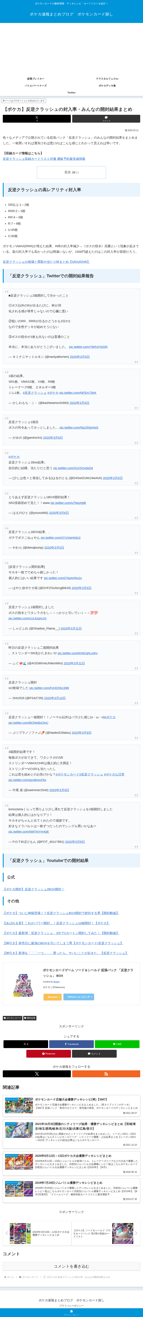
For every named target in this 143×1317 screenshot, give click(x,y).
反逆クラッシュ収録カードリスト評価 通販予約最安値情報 (44, 159)
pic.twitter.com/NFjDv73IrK (77, 393)
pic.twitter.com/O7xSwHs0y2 (61, 537)
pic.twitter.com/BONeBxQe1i (28, 723)
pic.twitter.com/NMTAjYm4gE (29, 831)
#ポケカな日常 (114, 774)
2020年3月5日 (54, 547)
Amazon (52, 997)
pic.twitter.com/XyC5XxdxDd (73, 468)
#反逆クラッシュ (35, 393)
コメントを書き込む (71, 1266)
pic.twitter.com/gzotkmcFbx (27, 780)
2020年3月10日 (55, 698)
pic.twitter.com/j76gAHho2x (63, 578)
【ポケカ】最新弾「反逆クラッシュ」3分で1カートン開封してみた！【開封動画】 (61, 933)
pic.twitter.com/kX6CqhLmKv (78, 653)
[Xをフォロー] (37, 1073)
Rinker (56, 982)
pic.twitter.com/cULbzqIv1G (28, 618)
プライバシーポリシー (71, 1305)
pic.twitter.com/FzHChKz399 (49, 688)
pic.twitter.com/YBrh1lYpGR (88, 347)
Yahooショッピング (79, 996)
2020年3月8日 (75, 841)
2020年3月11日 (71, 628)
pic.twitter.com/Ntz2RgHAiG (79, 427)
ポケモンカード (14, 1018)
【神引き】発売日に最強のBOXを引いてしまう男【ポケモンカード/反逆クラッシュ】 (63, 943)
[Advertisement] (71, 49)
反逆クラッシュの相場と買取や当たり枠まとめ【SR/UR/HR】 (46, 262)
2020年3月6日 (80, 357)
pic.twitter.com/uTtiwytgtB (68, 503)
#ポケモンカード (67, 774)
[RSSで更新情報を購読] (106, 1073)
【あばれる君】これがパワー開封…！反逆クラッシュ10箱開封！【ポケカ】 (56, 923)
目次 (68, 172)
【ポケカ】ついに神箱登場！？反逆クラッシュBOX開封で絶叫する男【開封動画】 (61, 913)
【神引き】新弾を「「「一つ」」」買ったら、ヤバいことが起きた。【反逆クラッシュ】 (65, 953)
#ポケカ (53, 393)
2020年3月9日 (82, 732)
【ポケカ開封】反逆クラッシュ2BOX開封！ (34, 889)
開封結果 (31, 1018)
